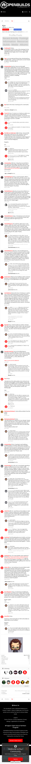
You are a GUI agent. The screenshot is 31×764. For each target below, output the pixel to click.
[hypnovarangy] (27, 682)
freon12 (6, 113)
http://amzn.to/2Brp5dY (13, 264)
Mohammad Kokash (9, 411)
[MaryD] (11, 672)
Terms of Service (8, 719)
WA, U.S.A (27, 692)
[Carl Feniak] (25, 672)
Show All (26, 686)
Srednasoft (7, 48)
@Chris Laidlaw (11, 522)
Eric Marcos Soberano (10, 133)
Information (9, 41)
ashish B (6, 511)
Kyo (9, 81)
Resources (22, 41)
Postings (23, 38)
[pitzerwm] (13, 682)
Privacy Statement (17, 719)
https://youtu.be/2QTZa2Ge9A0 (11, 168)
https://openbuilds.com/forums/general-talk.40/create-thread (16, 209)
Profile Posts (15, 35)
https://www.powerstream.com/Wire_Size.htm (18, 244)
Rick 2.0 (6, 109)
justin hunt (7, 276)
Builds (6, 44)
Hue (5, 378)
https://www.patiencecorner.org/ (22, 690)
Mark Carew (7, 581)
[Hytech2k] (20, 672)
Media (15, 44)
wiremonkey (7, 66)
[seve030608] (4, 682)
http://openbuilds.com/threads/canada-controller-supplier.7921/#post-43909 (18, 550)
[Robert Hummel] (15, 672)
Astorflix (6, 616)
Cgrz (5, 58)
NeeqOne (10, 122)
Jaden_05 (6, 567)
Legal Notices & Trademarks (18, 721)
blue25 (6, 324)
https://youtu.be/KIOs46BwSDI (11, 360)
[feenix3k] (22, 682)
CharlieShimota (8, 176)
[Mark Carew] (6, 672)
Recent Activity (10, 38)
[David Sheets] (8, 682)
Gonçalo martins (8, 351)
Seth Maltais (7, 293)
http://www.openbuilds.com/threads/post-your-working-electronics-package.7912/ (16, 557)
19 (29, 661)
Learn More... (17, 762)
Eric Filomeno (7, 592)
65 (28, 678)
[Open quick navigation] (28, 20)
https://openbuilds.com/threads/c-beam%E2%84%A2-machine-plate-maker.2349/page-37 (15, 317)
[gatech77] (18, 682)
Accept (12, 762)
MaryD (11, 109)
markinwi (6, 537)
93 (29, 659)
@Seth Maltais (15, 307)
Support (15, 717)
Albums (24, 44)
